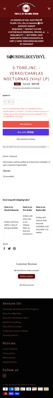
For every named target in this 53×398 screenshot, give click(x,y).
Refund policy (9, 357)
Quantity (6, 95)
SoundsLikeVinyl (10, 335)
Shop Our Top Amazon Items (16, 317)
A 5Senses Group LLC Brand (15, 330)
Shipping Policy (10, 362)
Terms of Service (10, 348)
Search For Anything (12, 322)
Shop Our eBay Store (12, 313)
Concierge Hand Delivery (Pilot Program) (21, 309)
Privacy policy (9, 353)
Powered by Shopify (28, 384)
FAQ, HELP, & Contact (12, 326)
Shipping (16, 88)
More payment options (26, 139)
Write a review (26, 276)
